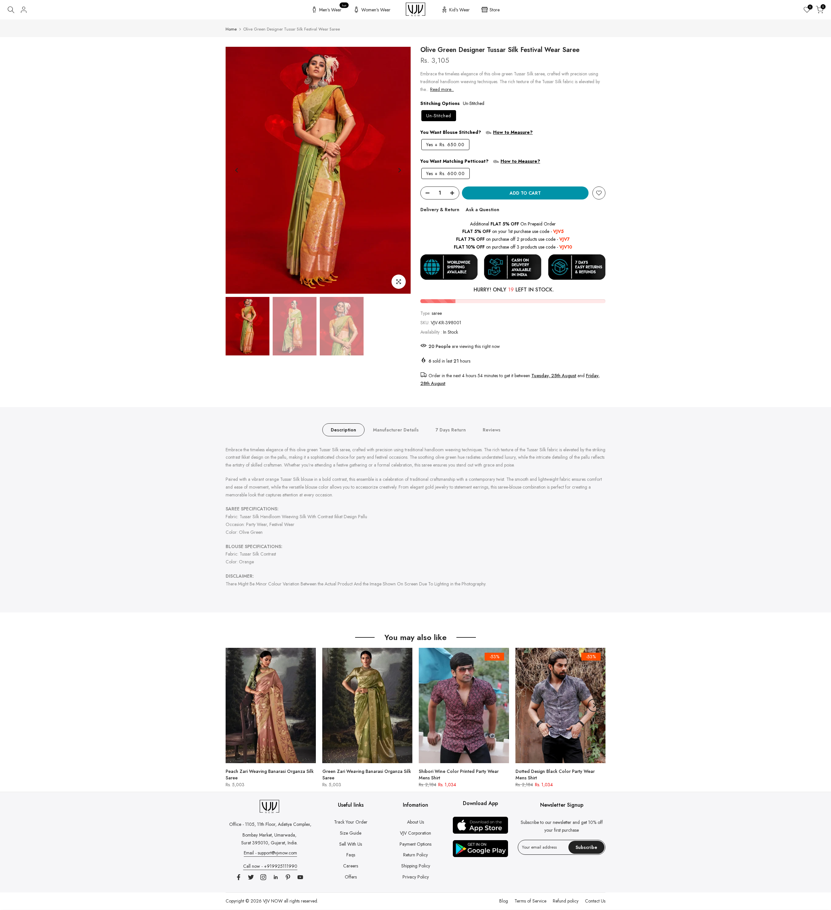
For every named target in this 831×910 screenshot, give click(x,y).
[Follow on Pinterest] (288, 877)
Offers (351, 877)
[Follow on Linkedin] (276, 877)
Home (231, 29)
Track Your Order (350, 822)
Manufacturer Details (396, 429)
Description (343, 429)
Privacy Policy (416, 877)
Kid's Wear (459, 9)
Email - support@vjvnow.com (270, 853)
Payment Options (415, 844)
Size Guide (350, 833)
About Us (415, 822)
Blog (503, 901)
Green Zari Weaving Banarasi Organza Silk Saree (366, 774)
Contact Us (595, 901)
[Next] (399, 170)
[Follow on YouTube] (300, 877)
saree (437, 313)
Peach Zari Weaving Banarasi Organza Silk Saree (270, 774)
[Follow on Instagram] (263, 877)
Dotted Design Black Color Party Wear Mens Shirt (555, 774)
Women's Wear (376, 9)
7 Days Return (451, 429)
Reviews (492, 429)
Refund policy (565, 901)
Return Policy (415, 855)
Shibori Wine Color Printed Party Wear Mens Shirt (459, 774)
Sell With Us (350, 844)
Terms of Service (530, 901)
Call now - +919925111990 (270, 866)
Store (495, 9)
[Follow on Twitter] (251, 877)
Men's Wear (333, 9)
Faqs (350, 855)
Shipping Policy (415, 866)
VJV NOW (273, 901)
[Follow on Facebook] (239, 877)
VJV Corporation (415, 833)
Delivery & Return (439, 209)
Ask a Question (482, 209)
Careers (350, 866)
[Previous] (236, 170)
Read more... (442, 89)
